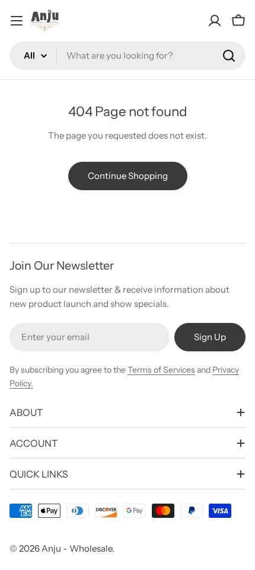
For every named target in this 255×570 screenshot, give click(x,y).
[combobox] (127, 55)
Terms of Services (161, 369)
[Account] (215, 21)
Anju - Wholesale (77, 548)
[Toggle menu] (16, 21)
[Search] (229, 56)
